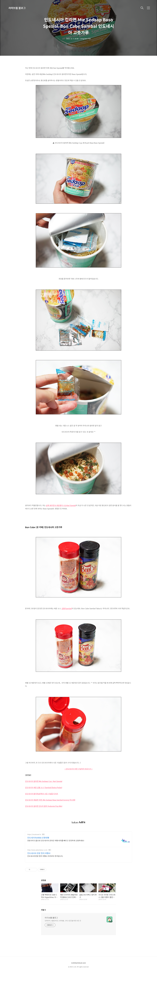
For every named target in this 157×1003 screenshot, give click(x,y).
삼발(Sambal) (67, 608)
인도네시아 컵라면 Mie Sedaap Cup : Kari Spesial (43, 781)
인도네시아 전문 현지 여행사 (38, 853)
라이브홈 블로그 (17, 8)
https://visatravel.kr (34, 834)
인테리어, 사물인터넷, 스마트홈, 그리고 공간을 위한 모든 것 (63, 920)
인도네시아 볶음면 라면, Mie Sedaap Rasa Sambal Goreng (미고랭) (50, 800)
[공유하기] (32, 869)
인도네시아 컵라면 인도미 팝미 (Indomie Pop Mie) (43, 806)
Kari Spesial (71, 505)
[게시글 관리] (34, 869)
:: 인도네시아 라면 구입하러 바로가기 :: (78, 769)
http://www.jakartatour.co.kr (37, 850)
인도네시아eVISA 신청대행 (38, 837)
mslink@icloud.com (78, 963)
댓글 (43, 910)
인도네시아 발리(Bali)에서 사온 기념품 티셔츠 (41, 793)
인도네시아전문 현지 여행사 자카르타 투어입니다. (45, 856)
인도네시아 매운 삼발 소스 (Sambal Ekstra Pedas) (43, 787)
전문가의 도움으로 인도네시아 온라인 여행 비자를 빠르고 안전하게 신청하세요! (55, 840)
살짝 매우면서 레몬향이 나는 (56, 505)
